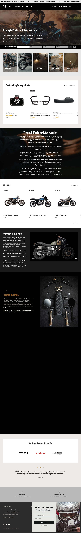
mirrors (54, 168)
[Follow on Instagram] (6, 525)
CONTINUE (44, 522)
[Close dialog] (78, 504)
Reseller (12, 517)
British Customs (8, 112)
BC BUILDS (17, 6)
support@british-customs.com (11, 514)
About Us (4, 517)
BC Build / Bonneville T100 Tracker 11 (11, 215)
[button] (70, 6)
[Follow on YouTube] (9, 525)
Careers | (9, 517)
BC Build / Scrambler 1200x (60, 215)
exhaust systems (36, 159)
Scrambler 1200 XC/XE (40, 35)
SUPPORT (28, 6)
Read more (5, 41)
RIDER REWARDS (53, 6)
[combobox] (43, 518)
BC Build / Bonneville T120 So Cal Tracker (38, 215)
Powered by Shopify (15, 528)
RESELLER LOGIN (63, 6)
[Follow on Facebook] (3, 525)
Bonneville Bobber (48, 137)
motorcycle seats (53, 145)
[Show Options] (53, 518)
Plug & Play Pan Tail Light (11, 113)
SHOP (10, 6)
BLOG (23, 6)
